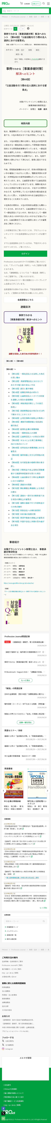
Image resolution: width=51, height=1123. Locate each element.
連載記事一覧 (11, 935)
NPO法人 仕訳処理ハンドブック (37, 802)
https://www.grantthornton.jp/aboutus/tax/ (19, 583)
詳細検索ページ (12, 927)
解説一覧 (19, 54)
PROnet (5, 16)
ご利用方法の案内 (10, 957)
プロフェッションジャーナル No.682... (15, 1031)
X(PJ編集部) (9, 1045)
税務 (42, 16)
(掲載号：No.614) (27, 25)
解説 (37, 50)
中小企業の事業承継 (12, 801)
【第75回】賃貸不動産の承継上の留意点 (27, 517)
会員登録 (27, 4)
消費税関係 (6, 1002)
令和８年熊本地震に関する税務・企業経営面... (18, 1027)
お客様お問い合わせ (9, 977)
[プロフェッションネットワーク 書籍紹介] (25, 339)
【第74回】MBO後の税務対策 (23, 514)
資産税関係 (6, 998)
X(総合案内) (9, 1041)
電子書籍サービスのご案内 (11, 969)
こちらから (35, 59)
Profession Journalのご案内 (12, 965)
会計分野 (5, 1006)
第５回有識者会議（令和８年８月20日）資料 (22, 877)
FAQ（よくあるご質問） (10, 973)
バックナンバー (12, 931)
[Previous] (3, 790)
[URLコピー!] (3, 1119)
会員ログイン (36, 4)
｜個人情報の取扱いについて (13, 1093)
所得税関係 (6, 987)
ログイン (25, 253)
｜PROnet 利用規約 (10, 1089)
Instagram (9, 1049)
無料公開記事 (11, 939)
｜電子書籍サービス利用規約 (13, 1101)
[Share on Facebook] (3, 1109)
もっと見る (25, 680)
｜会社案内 (7, 1085)
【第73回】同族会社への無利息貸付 (26, 510)
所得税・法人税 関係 (9, 995)
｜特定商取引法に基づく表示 (13, 1097)
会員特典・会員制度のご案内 (12, 961)
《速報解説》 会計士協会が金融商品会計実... (18, 1020)
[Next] (47, 790)
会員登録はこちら (25, 299)
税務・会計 (33, 16)
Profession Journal (18, 16)
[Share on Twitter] (3, 1114)
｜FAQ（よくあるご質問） (12, 1105)
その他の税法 (7, 1010)
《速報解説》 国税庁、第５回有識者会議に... (18, 1023)
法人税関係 (6, 991)
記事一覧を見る (25, 722)
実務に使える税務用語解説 (14, 983)
